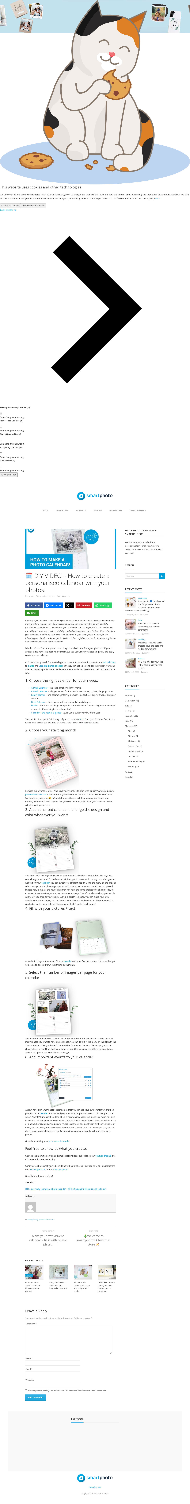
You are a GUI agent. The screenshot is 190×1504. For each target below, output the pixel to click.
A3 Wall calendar (39, 691)
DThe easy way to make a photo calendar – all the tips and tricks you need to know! (65, 1188)
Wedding (141, 639)
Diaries (34, 705)
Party (127, 772)
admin (30, 1196)
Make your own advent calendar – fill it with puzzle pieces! (48, 1240)
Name (29, 1358)
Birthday (132, 736)
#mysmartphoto (60, 1169)
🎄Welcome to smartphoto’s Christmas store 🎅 (93, 1240)
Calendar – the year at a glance (46, 712)
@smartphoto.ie (37, 1169)
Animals (141, 658)
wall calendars (109, 662)
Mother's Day (134, 751)
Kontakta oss (95, 1487)
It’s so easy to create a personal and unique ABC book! (82, 1287)
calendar (45, 882)
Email (29, 1369)
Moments (81, 510)
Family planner (38, 694)
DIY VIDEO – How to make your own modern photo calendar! (106, 1287)
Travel (128, 777)
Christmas (132, 741)
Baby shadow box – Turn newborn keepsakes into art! (58, 1285)
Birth (140, 620)
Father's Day (133, 746)
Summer (132, 756)
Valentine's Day (135, 761)
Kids (127, 721)
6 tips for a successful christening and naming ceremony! (149, 626)
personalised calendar (35, 794)
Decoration (115, 510)
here (157, 198)
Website (30, 1380)
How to (98, 510)
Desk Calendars (38, 702)
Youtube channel (103, 1155)
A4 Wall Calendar (39, 687)
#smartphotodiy (32, 1219)
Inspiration (62, 510)
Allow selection (8, 474)
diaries (31, 665)
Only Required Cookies (33, 205)
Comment (31, 1323)
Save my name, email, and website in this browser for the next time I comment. (67, 1390)
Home (45, 510)
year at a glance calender (51, 665)
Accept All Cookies (10, 205)
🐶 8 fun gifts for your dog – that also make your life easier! (150, 664)
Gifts (127, 705)
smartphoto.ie (138, 510)
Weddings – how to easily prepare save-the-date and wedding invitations (150, 645)
